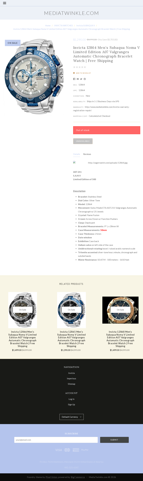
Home (48, 25)
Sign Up (71, 404)
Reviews (87, 154)
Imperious (71, 378)
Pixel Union (51, 477)
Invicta (71, 373)
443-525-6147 (71, 467)
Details (76, 154)
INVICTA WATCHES (63, 25)
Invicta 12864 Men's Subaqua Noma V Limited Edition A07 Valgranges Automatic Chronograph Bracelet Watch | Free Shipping (71, 29)
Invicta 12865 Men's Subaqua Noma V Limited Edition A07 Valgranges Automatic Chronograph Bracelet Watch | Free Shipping (71, 339)
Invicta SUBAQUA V (85, 25)
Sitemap (71, 384)
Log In (71, 399)
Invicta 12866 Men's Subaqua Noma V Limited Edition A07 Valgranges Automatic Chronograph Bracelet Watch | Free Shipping (22, 339)
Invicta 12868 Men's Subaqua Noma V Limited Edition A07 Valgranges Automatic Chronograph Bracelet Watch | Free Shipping (120, 339)
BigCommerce (78, 477)
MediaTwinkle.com (71, 13)
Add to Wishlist (83, 73)
